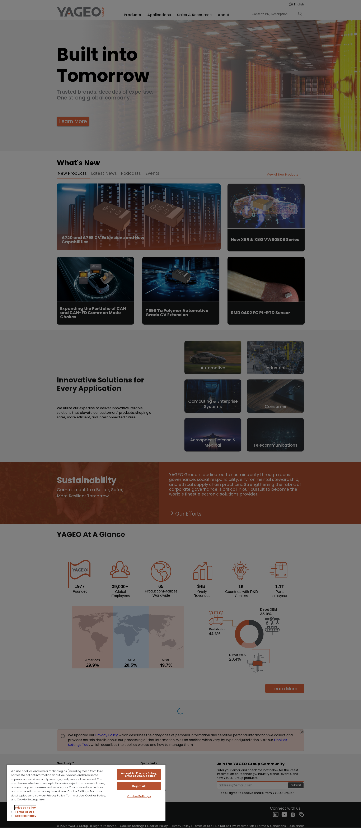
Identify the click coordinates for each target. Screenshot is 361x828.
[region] (86, 792)
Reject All (139, 786)
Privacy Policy (25, 808)
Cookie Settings (139, 796)
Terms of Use (24, 812)
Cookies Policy (25, 816)
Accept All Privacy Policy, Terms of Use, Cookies (139, 774)
